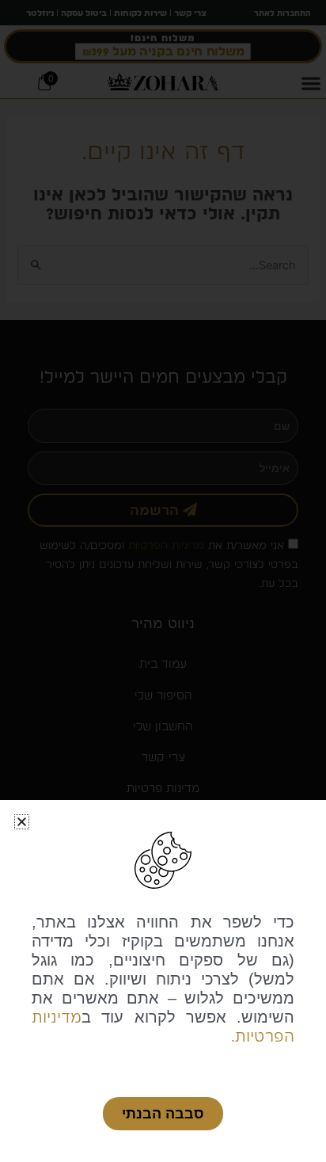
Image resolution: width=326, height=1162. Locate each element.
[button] (22, 822)
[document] (163, 581)
